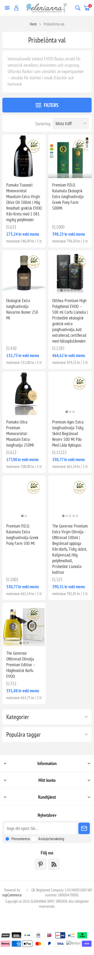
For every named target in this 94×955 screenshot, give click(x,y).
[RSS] (54, 864)
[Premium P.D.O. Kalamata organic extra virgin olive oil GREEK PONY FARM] (70, 156)
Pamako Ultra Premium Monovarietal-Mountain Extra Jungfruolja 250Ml (20, 433)
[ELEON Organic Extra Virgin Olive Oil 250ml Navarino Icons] (24, 272)
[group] (24, 156)
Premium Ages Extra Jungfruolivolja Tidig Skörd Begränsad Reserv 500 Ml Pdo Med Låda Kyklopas (68, 433)
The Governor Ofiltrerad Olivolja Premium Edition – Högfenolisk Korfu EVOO (20, 664)
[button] (22, 175)
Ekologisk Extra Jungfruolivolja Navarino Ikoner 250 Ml (22, 309)
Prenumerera (20, 838)
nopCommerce (12, 894)
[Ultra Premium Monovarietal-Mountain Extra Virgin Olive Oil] (24, 393)
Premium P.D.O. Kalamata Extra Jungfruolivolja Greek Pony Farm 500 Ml (22, 534)
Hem (33, 24)
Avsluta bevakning (51, 838)
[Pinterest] (40, 864)
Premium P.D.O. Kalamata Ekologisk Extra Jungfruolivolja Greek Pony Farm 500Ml (68, 196)
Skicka (84, 828)
